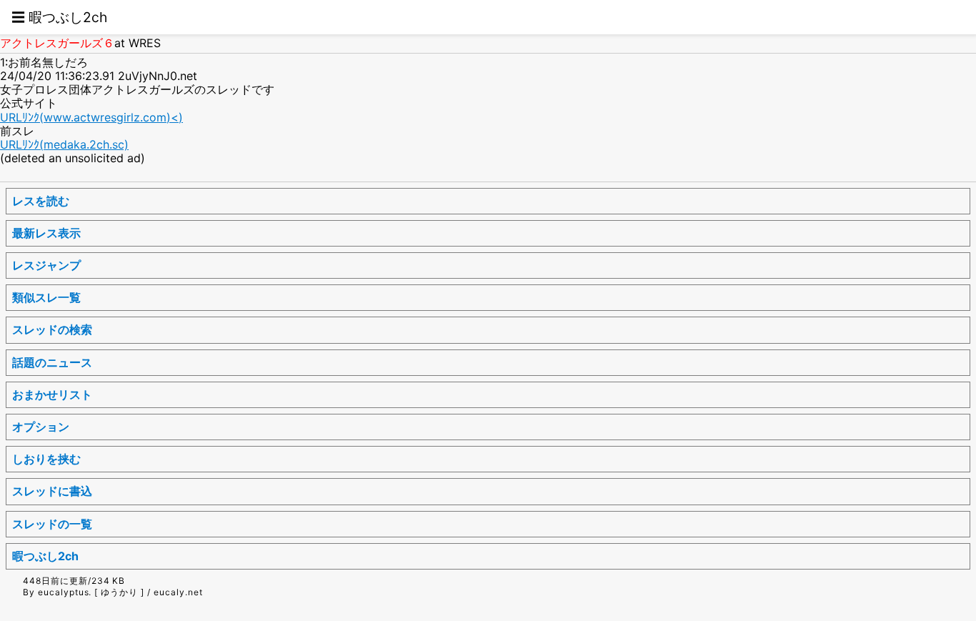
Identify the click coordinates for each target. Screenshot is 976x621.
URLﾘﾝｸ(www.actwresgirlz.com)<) (91, 117)
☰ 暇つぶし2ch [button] (59, 17)
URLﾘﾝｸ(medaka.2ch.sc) (64, 144)
